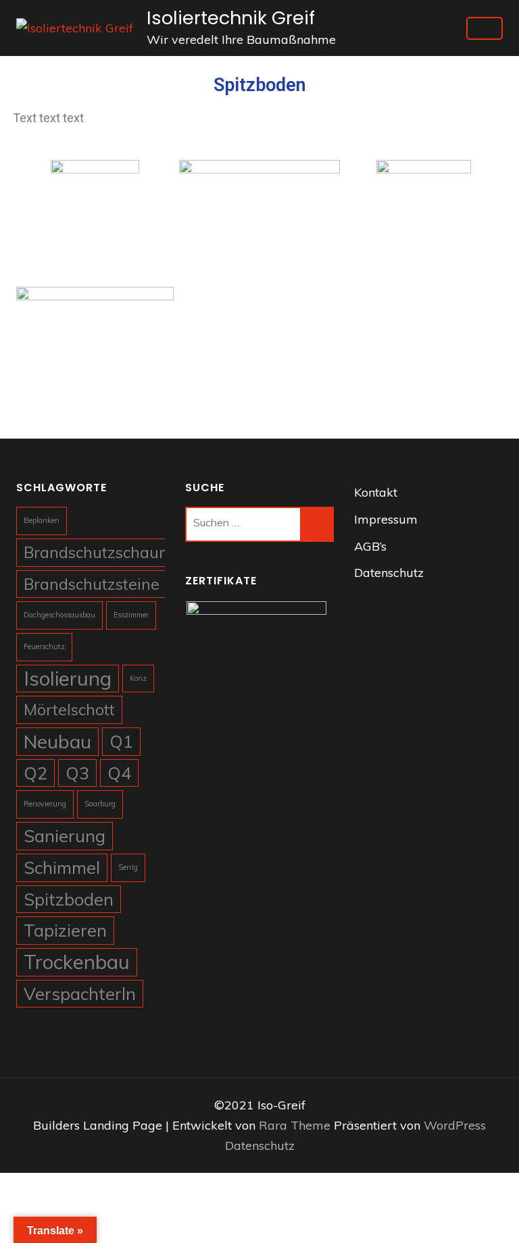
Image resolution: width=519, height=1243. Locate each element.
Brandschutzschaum (98, 552)
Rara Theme (296, 1125)
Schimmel (62, 867)
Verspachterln (80, 993)
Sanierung (64, 835)
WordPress (455, 1125)
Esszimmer (131, 614)
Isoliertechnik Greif (231, 17)
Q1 (121, 741)
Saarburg (100, 803)
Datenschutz (389, 572)
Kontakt (375, 492)
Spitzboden (69, 899)
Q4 (119, 772)
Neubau (57, 741)
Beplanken (41, 520)
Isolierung (68, 678)
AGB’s (370, 546)
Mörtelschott (69, 709)
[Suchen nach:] (243, 524)
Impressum (386, 519)
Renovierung (45, 803)
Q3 (77, 772)
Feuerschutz (44, 646)
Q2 (35, 772)
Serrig (128, 867)
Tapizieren (65, 930)
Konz (138, 678)
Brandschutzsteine (91, 584)
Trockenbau (77, 961)
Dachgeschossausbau (59, 614)
